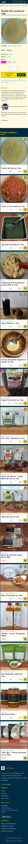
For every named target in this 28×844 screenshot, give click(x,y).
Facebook (7, 816)
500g (15, 717)
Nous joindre (4, 795)
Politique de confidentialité (8, 828)
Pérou (10, 54)
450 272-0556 (7, 784)
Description (4, 88)
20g (15, 403)
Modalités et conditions (7, 826)
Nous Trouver (5, 798)
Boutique (6, 5)
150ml (15, 326)
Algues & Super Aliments (18, 5)
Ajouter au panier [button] (25, 560)
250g (9, 62)
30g (16, 482)
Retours (3, 823)
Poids (2, 59)
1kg (14, 62)
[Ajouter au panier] (25, 171)
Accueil (3, 790)
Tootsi (8, 56)
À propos (3, 793)
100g (3, 62)
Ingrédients (4, 120)
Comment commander (7, 831)
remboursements (12, 823)
